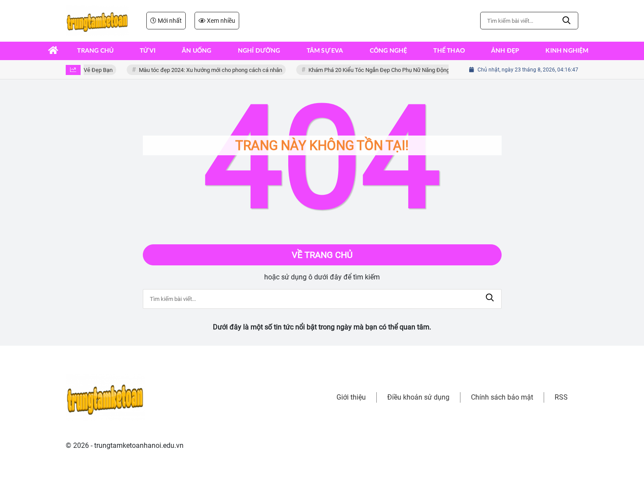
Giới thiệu (351, 397)
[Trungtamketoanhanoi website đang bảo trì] (97, 20)
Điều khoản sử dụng (418, 397)
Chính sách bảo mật (502, 397)
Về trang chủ (322, 255)
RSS (561, 397)
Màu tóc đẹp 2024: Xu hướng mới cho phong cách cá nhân (208, 70)
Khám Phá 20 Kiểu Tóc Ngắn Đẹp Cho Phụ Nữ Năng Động (376, 70)
